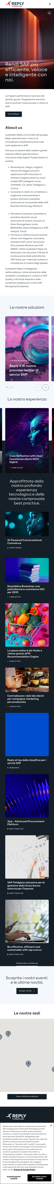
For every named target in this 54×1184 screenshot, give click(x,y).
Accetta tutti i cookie (39, 1177)
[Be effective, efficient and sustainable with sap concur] (27, 921)
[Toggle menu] (50, 4)
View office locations (27, 1096)
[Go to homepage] (17, 4)
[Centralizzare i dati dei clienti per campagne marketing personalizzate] (27, 680)
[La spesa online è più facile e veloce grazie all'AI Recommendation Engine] (27, 625)
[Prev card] (38, 387)
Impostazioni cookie (14, 1177)
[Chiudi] (51, 1125)
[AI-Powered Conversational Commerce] (27, 524)
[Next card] (45, 387)
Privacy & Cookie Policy (24, 1170)
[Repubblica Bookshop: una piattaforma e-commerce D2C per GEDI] (27, 570)
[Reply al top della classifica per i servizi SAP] (27, 734)
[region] (27, 1153)
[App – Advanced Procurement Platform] (27, 796)
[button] (13, 114)
